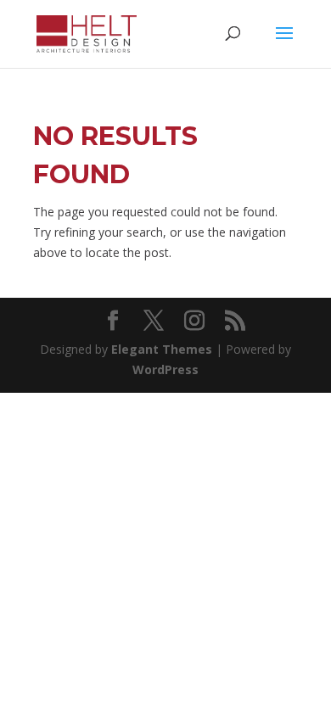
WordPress (165, 369)
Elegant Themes (161, 349)
